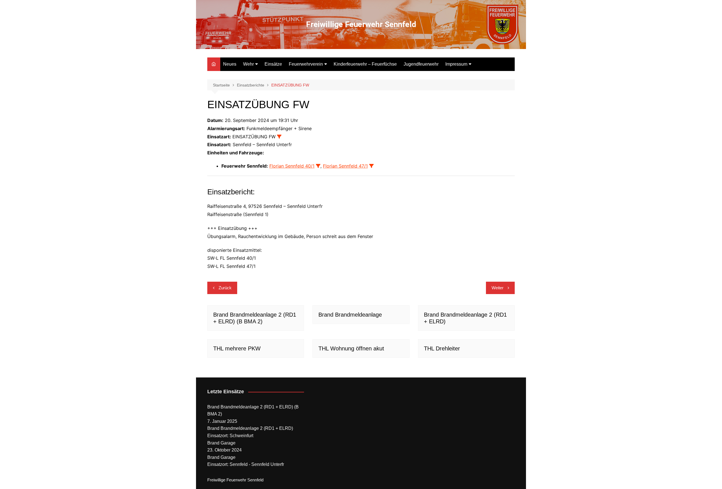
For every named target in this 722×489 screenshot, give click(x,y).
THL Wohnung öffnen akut (351, 348)
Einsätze (273, 64)
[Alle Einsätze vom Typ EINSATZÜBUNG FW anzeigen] (279, 136)
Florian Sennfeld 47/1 (345, 166)
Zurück (225, 287)
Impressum (456, 64)
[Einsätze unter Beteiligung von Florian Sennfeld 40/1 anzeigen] (318, 166)
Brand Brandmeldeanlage (350, 315)
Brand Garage (221, 443)
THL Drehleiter (442, 348)
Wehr (248, 64)
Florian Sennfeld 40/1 (291, 166)
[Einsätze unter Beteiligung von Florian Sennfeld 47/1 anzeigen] (371, 166)
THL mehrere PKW (237, 348)
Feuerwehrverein (306, 64)
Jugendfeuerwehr (421, 64)
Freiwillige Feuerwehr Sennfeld (361, 24)
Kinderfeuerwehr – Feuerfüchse (365, 64)
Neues (229, 64)
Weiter (497, 287)
